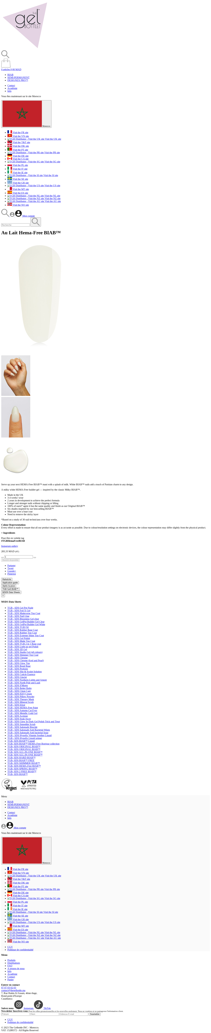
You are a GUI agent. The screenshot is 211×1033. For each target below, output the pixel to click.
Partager (11, 565)
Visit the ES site (20, 193)
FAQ (9, 965)
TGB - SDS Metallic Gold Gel (22, 713)
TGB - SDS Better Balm (19, 688)
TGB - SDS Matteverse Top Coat (23, 613)
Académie (12, 88)
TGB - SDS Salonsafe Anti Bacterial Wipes (28, 730)
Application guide (10, 582)
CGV (10, 947)
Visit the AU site (52, 201)
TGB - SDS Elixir (16, 705)
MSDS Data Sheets (11, 592)
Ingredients (8, 533)
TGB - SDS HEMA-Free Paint (22, 707)
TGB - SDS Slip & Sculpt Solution (24, 671)
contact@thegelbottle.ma (13, 990)
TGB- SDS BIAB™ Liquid (21, 741)
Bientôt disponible (10, 560)
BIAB (10, 74)
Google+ (11, 571)
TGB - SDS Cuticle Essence (21, 674)
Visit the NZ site (52, 198)
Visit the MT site (20, 189)
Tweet (10, 568)
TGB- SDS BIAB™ (17, 774)
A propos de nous (16, 968)
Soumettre (94, 1014)
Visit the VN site (20, 136)
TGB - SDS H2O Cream (19, 693)
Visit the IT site (19, 169)
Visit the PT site (20, 149)
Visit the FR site (20, 132)
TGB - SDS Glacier (17, 677)
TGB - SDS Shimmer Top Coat (22, 655)
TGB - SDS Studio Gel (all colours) (24, 652)
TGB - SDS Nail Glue (18, 616)
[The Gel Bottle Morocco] (25, 48)
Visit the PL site (20, 165)
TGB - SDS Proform (17, 668)
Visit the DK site (20, 146)
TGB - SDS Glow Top (18, 663)
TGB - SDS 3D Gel (17, 649)
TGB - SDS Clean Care (19, 691)
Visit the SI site (50, 175)
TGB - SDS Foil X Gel (18, 610)
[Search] (5, 216)
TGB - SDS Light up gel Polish (22, 646)
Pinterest (11, 574)
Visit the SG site (52, 161)
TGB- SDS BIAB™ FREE (20, 760)
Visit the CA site (20, 159)
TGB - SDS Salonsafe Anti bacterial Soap (27, 732)
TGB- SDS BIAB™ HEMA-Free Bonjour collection (33, 743)
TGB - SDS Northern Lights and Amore (27, 680)
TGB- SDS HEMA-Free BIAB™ (24, 766)
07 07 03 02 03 (8, 987)
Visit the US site (52, 185)
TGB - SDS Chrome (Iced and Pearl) (25, 660)
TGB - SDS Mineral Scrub (20, 702)
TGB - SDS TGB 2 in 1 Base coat (24, 644)
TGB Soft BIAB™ (10, 589)
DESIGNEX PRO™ (17, 80)
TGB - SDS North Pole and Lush (23, 682)
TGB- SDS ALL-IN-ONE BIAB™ (24, 752)
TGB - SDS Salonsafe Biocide (22, 727)
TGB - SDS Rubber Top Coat (22, 632)
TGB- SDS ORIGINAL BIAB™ (23, 746)
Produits (11, 960)
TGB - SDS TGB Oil (18, 627)
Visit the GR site (20, 182)
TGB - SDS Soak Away (19, 718)
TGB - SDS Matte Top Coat (21, 641)
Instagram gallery (9, 546)
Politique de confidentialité (20, 949)
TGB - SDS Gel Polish (18, 638)
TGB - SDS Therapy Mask (20, 699)
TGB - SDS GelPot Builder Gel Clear (25, 621)
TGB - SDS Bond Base (19, 666)
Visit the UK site (52, 139)
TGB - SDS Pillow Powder (20, 696)
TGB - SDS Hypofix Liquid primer (24, 738)
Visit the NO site (20, 205)
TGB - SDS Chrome (17, 657)
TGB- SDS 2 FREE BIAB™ (21, 771)
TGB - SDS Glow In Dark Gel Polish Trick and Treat (33, 721)
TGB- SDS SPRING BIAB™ (22, 768)
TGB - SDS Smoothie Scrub (21, 724)
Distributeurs (13, 963)
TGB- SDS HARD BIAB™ (21, 757)
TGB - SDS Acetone (17, 716)
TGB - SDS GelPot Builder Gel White (26, 624)
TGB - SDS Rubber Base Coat (22, 630)
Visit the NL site (52, 195)
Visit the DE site (20, 156)
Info (9, 91)
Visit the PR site (52, 152)
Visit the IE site (19, 172)
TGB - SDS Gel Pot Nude (20, 607)
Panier (10, 979)
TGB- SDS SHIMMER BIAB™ (23, 763)
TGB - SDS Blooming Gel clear (23, 619)
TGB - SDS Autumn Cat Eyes (22, 710)
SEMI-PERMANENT (18, 77)
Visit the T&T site (21, 142)
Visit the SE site (20, 179)
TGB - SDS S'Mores (17, 685)
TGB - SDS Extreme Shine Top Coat (25, 635)
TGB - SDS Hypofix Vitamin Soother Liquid (29, 735)
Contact (11, 85)
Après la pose (8, 586)
